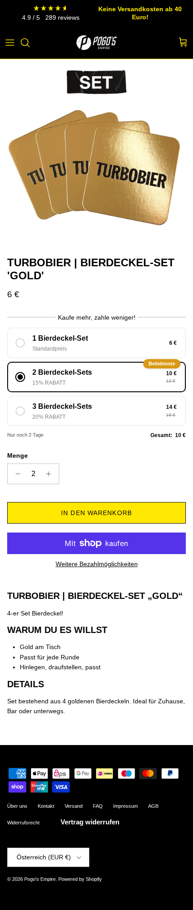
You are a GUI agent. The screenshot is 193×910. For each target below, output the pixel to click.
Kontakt (46, 806)
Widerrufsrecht (23, 822)
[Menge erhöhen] (51, 474)
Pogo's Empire (40, 879)
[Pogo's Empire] (96, 42)
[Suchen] (29, 42)
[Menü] (10, 42)
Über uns (17, 806)
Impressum (125, 806)
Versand (74, 806)
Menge (17, 455)
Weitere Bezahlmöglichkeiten (97, 564)
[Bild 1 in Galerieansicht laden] (96, 155)
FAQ (98, 806)
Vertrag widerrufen (90, 822)
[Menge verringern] (15, 474)
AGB (153, 806)
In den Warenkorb (96, 512)
